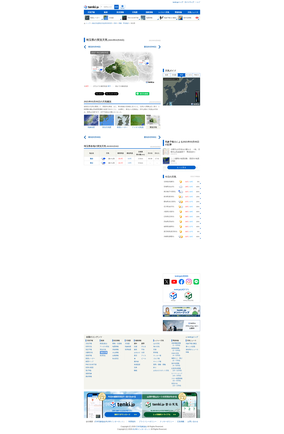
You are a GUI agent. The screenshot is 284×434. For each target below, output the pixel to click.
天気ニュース (193, 12)
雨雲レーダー (90, 358)
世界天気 (89, 346)
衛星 (166, 75)
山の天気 (156, 343)
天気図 (134, 12)
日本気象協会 (100, 421)
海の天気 (156, 346)
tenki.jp (91, 7)
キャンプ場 (157, 361)
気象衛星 (128, 346)
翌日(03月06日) (150, 47)
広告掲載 (180, 421)
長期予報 (89, 355)
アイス (143, 355)
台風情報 (115, 355)
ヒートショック (177, 374)
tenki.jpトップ (178, 2)
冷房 (142, 352)
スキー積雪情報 (177, 379)
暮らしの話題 (190, 346)
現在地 (122, 8)
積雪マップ (89, 361)
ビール (143, 358)
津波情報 (115, 349)
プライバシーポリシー (148, 421)
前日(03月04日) (94, 47)
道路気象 (89, 373)
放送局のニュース (192, 349)
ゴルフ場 (156, 358)
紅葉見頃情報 (177, 369)
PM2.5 (196, 75)
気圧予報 (89, 349)
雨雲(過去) (103, 343)
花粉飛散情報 (176, 344)
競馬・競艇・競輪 (159, 364)
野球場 (155, 352)
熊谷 (91, 158)
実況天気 (103, 349)
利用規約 (132, 421)
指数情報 (149, 12)
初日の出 (176, 384)
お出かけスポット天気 (161, 370)
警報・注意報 (117, 343)
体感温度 (137, 364)
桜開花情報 (176, 349)
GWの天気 (176, 354)
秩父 (91, 163)
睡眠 (135, 370)
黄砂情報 (89, 376)
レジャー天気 (164, 12)
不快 (142, 349)
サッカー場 (157, 355)
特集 (187, 352)
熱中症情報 (176, 364)
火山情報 (115, 352)
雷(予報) (88, 370)
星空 (135, 355)
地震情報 (115, 346)
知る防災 (115, 358)
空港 (154, 349)
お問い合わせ (192, 421)
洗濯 (135, 346)
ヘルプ (197, 2)
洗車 (135, 367)
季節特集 (178, 12)
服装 (135, 349)
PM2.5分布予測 (91, 364)
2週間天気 (89, 352)
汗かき (143, 346)
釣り (154, 367)
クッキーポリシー (167, 421)
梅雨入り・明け (177, 359)
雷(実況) (103, 355)
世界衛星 (128, 349)
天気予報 (91, 12)
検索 (116, 7)
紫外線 (136, 361)
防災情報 (120, 12)
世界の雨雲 (89, 367)
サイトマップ (189, 2)
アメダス (189, 75)
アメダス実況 (104, 346)
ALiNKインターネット (114, 421)
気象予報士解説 (191, 343)
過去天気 (104, 352)
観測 (105, 12)
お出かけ (137, 352)
